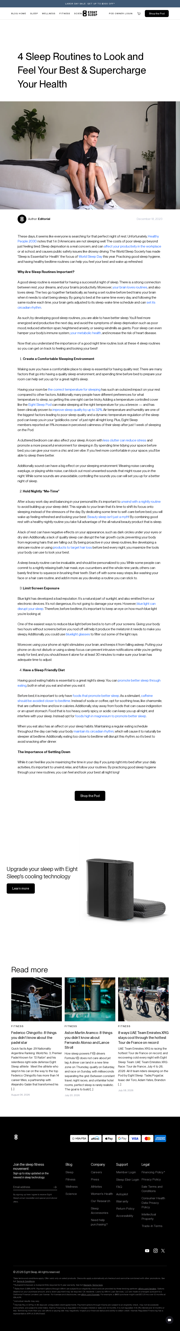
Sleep (34, 13)
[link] (90, 13)
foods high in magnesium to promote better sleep (110, 716)
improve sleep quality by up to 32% (77, 410)
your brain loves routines (129, 287)
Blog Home (18, 13)
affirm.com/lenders (147, 1288)
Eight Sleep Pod (40, 405)
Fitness (64, 13)
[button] (121, 13)
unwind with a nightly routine (141, 502)
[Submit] (55, 1187)
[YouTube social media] (147, 1251)
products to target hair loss (72, 547)
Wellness (48, 13)
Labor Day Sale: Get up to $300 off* (90, 3)
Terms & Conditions (26, 1281)
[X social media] (164, 1250)
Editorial (44, 219)
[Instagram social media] (155, 1251)
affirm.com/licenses (90, 1294)
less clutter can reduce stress (124, 440)
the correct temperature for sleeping (74, 390)
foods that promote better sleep (96, 696)
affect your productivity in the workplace (132, 246)
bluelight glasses (78, 634)
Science (79, 13)
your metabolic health (85, 333)
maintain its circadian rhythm (94, 731)
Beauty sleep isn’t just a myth (108, 517)
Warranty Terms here (92, 1285)
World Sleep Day (90, 257)
